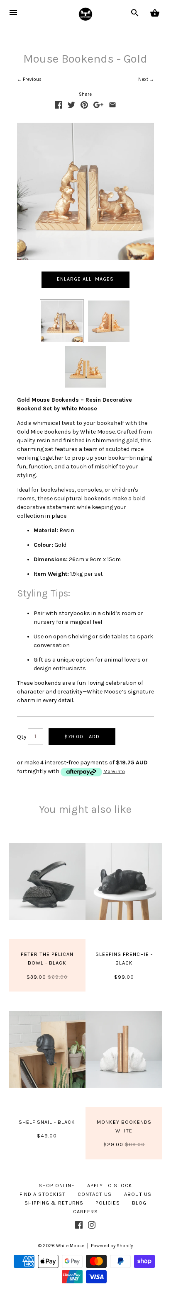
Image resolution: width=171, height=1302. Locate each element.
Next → (146, 79)
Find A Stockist (43, 1194)
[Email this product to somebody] (112, 106)
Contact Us (95, 1194)
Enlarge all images (85, 279)
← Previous (29, 79)
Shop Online (57, 1185)
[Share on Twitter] (71, 106)
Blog (139, 1203)
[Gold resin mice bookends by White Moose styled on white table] (62, 321)
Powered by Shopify (112, 1246)
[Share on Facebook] (58, 106)
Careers (85, 1211)
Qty (22, 737)
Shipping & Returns (53, 1203)
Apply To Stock (109, 1185)
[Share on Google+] (98, 106)
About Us (137, 1194)
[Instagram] (91, 1227)
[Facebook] (79, 1227)
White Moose (70, 1246)
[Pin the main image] (84, 106)
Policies (107, 1203)
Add (82, 736)
